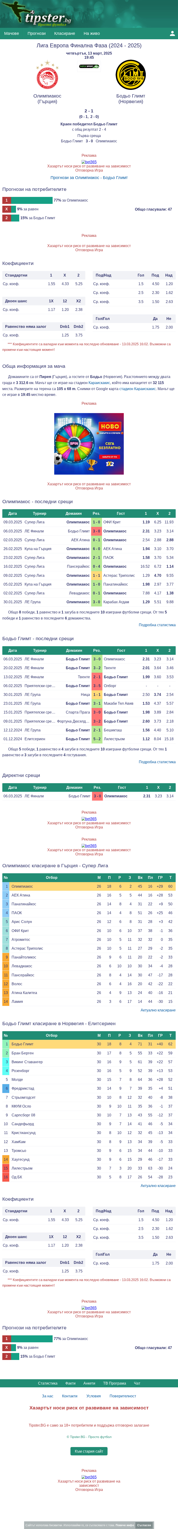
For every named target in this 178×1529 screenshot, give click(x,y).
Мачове (11, 33)
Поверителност (123, 1396)
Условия (93, 1396)
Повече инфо (125, 1525)
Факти (70, 1383)
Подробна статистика (157, 625)
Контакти (69, 1396)
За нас (47, 1396)
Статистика (47, 1383)
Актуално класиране (158, 1010)
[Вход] (172, 33)
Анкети (89, 1383)
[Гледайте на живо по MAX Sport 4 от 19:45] (89, 71)
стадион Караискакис (137, 389)
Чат (137, 1383)
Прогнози (37, 33)
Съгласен (144, 1525)
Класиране (64, 33)
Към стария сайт (89, 1451)
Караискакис (99, 383)
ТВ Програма (114, 1383)
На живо (92, 33)
